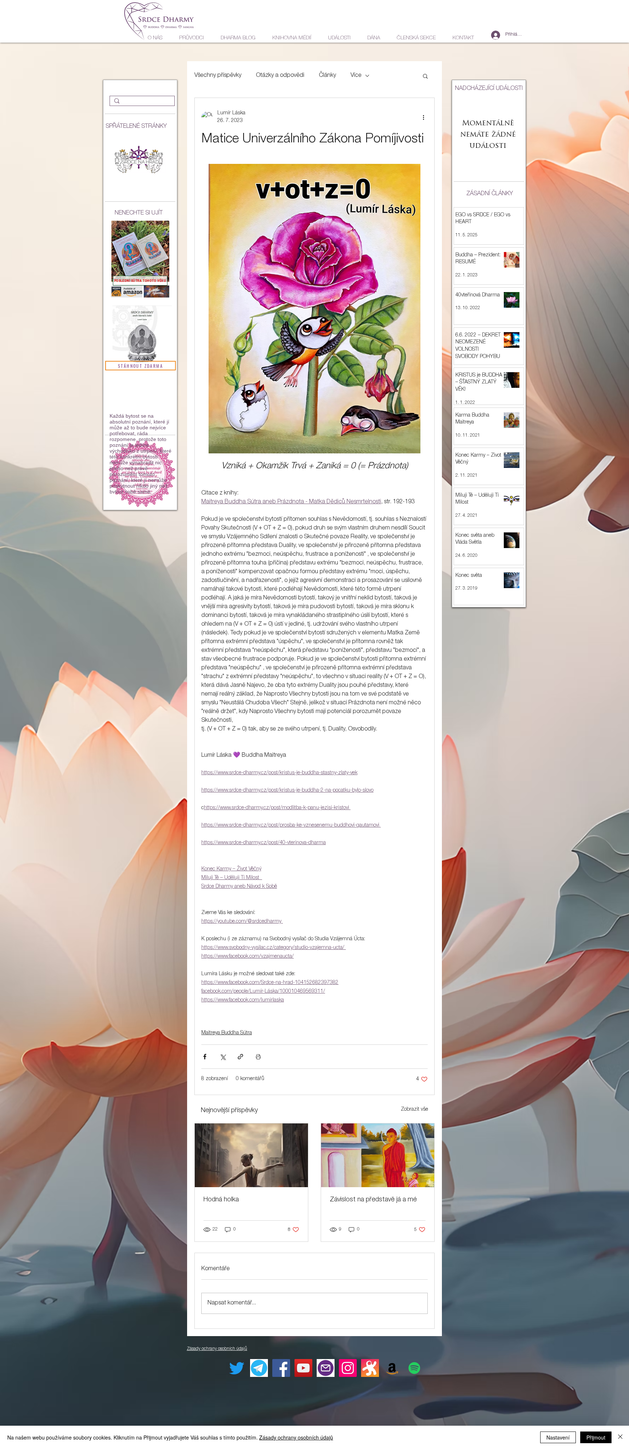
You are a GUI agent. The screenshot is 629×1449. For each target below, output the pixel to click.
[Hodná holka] (251, 1155)
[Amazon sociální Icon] (392, 1368)
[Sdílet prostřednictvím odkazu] (240, 1056)
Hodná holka (221, 1200)
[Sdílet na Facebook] (204, 1056)
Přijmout (595, 1437)
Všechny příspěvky (217, 76)
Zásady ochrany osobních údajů (296, 1437)
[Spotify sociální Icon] (414, 1368)
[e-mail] (326, 1368)
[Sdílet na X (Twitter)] (222, 1056)
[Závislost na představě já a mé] (377, 1155)
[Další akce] (423, 117)
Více (356, 76)
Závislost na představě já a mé (373, 1200)
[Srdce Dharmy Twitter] (237, 1368)
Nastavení (558, 1437)
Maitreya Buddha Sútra (226, 1033)
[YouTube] (303, 1368)
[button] (425, 76)
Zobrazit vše (414, 1109)
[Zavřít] (620, 1437)
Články (327, 76)
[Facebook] (281, 1368)
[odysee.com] (370, 1368)
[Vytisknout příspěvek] (258, 1056)
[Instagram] (348, 1368)
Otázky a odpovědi (280, 76)
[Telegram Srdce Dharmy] (259, 1368)
